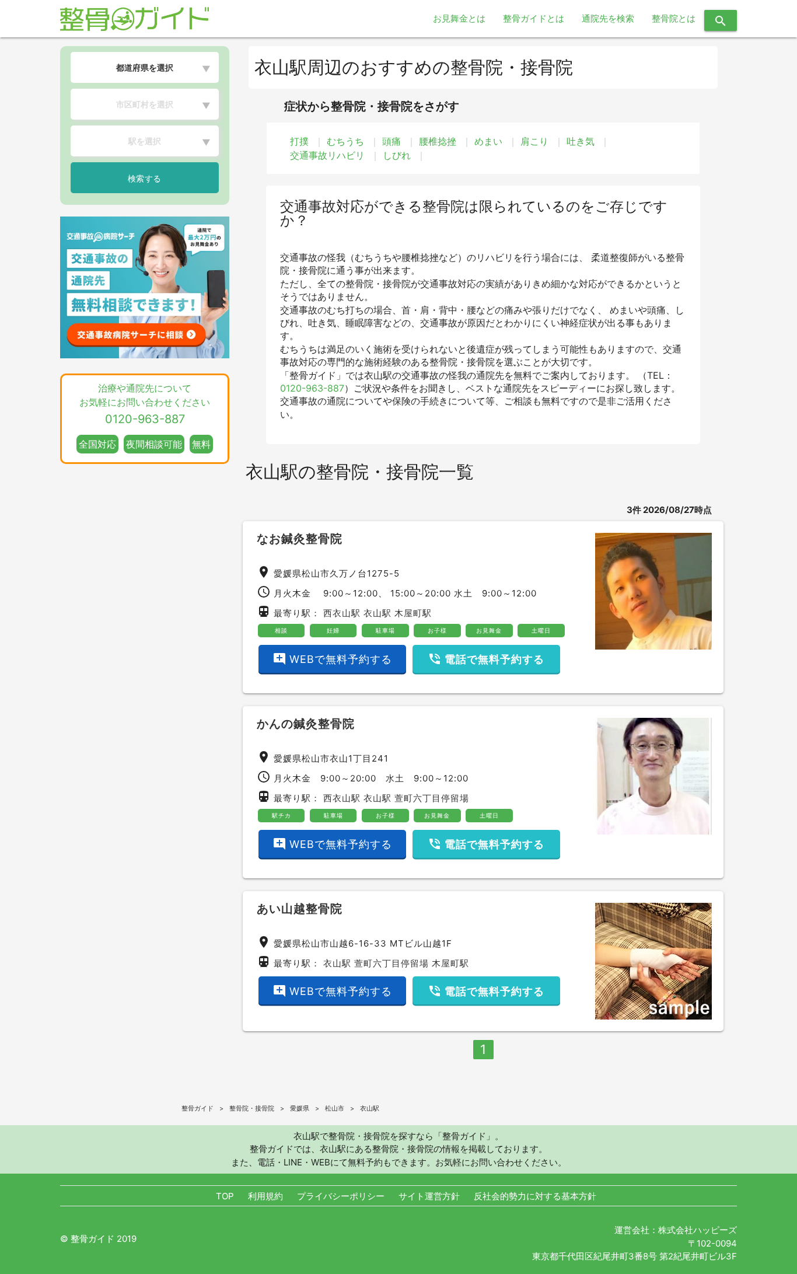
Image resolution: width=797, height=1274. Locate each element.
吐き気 (581, 141)
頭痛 (391, 141)
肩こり (534, 141)
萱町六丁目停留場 (431, 798)
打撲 (299, 141)
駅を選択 (144, 141)
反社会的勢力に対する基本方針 (535, 1196)
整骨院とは (673, 18)
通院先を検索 (608, 18)
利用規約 (265, 1196)
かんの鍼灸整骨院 (306, 724)
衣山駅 (377, 613)
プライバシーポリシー (340, 1196)
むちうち (345, 141)
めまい (488, 141)
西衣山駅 (342, 613)
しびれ (397, 155)
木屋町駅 (413, 613)
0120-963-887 (312, 388)
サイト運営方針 (429, 1196)
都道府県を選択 (144, 67)
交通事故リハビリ (327, 155)
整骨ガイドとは (533, 18)
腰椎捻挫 (437, 141)
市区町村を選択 (144, 104)
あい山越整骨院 (299, 909)
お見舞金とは (459, 18)
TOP (225, 1196)
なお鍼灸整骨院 (299, 539)
